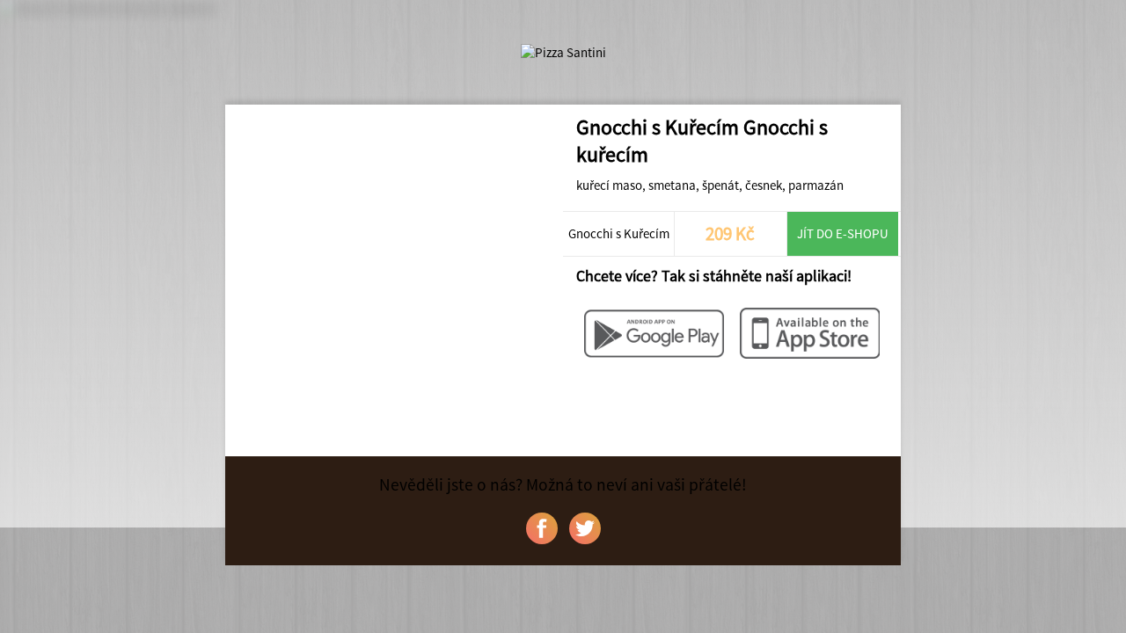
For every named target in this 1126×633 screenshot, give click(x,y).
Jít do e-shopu (842, 233)
